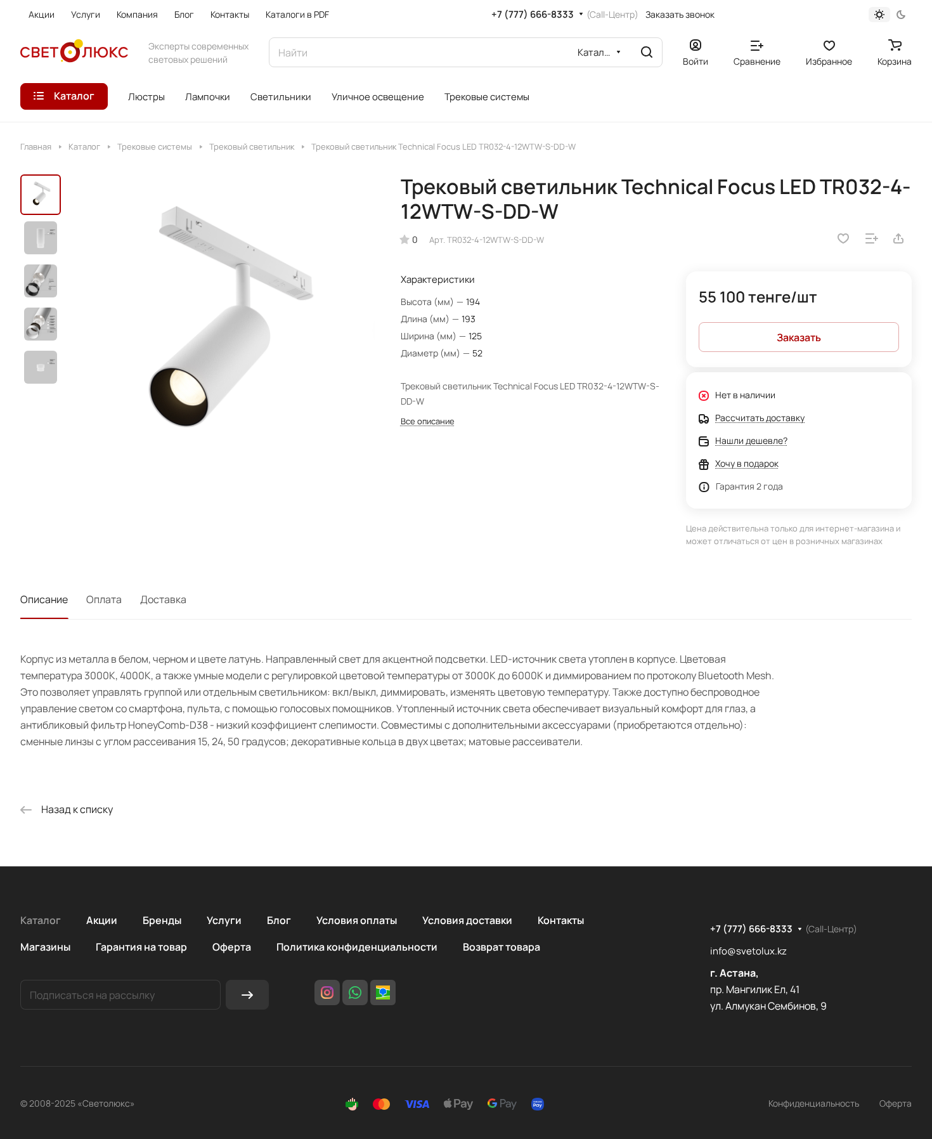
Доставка (163, 599)
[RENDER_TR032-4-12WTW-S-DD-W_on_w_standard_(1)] (221, 328)
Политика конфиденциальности (356, 947)
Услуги (224, 920)
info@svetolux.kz (748, 951)
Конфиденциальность (813, 1103)
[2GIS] (383, 992)
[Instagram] (327, 992)
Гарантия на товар (141, 947)
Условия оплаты (356, 920)
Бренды (162, 920)
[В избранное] (843, 238)
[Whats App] (355, 992)
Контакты (561, 920)
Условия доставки (467, 920)
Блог (279, 920)
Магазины (45, 947)
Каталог (40, 920)
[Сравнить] (871, 238)
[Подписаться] (247, 995)
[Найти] (647, 52)
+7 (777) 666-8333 (532, 14)
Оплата (104, 599)
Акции (101, 920)
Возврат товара (501, 947)
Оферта (231, 947)
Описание (44, 599)
